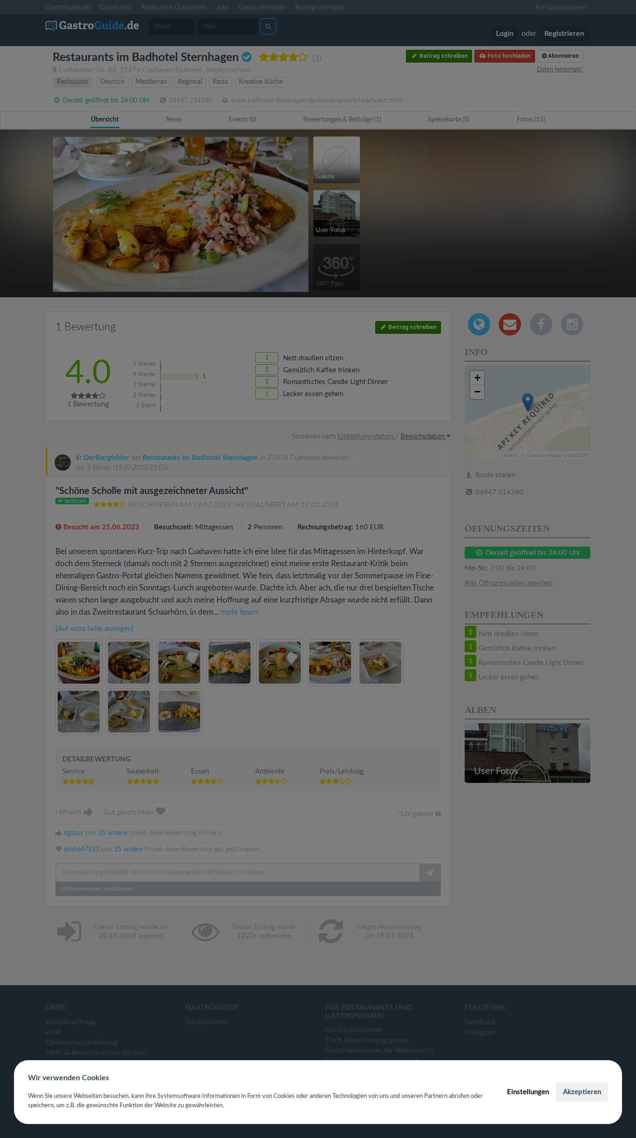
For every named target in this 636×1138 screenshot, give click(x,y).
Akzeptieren (582, 1092)
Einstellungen (528, 1092)
